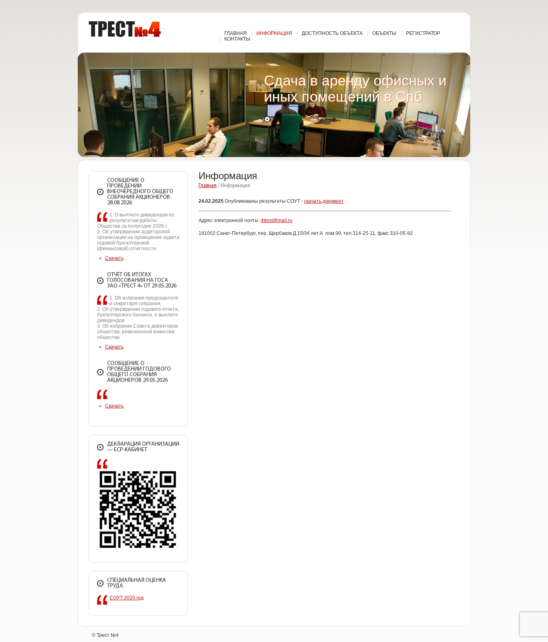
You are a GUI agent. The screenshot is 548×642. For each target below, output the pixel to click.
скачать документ (324, 201)
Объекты (384, 33)
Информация (274, 33)
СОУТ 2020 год (127, 598)
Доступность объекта (332, 33)
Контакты (237, 39)
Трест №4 (125, 29)
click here (285, 119)
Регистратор (423, 33)
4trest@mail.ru (276, 220)
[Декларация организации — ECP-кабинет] (138, 549)
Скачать (114, 258)
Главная (208, 185)
